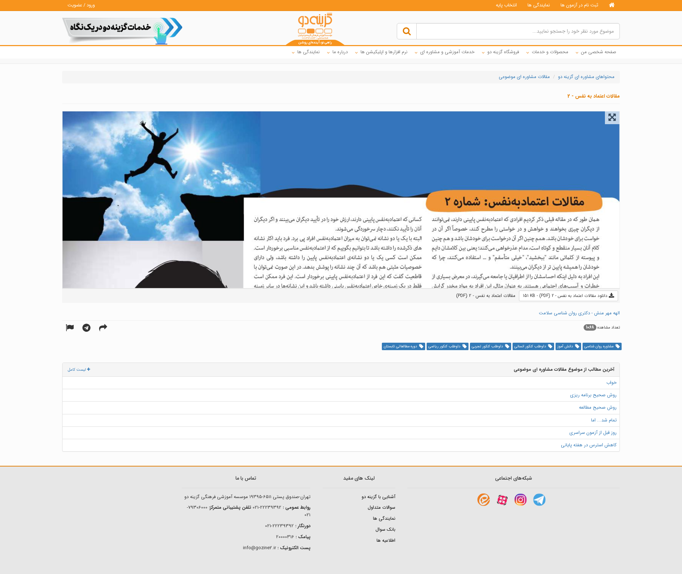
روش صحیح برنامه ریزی (593, 395)
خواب (611, 382)
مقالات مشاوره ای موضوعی (524, 77)
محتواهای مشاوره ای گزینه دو (586, 77)
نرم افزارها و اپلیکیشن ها (384, 52)
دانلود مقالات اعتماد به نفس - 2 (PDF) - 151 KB (566, 295)
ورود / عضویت (81, 5)
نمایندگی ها (538, 5)
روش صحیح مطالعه (598, 407)
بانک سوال (385, 529)
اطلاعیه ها (386, 540)
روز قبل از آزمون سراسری (593, 432)
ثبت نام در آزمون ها (579, 5)
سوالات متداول (381, 507)
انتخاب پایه (506, 5)
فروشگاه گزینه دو (503, 52)
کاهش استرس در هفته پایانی (589, 445)
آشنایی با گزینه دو (378, 497)
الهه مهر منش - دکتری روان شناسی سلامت (579, 313)
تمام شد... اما (604, 420)
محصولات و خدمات (550, 52)
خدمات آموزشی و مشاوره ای (447, 52)
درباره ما (340, 52)
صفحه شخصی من (598, 52)
